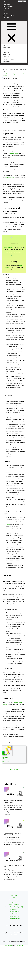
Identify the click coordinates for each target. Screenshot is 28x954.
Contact (6, 13)
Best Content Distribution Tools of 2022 (14, 866)
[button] (14, 32)
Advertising (14, 895)
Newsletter (7, 18)
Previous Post (14, 769)
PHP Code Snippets (8, 945)
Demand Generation (14, 904)
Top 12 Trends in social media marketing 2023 (12, 833)
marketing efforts (9, 177)
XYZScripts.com (20, 945)
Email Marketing (14, 914)
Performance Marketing (14, 918)
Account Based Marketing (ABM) (14, 907)
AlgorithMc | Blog (8, 15)
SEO (14, 898)
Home (6, 2)
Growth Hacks (14, 909)
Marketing (7, 4)
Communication (8, 6)
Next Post (14, 774)
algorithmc (5, 758)
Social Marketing (14, 911)
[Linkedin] (10, 925)
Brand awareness (8, 247)
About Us (6, 8)
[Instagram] (14, 925)
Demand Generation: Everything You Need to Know (13, 801)
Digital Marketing (17, 74)
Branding (14, 902)
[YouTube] (21, 925)
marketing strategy (14, 153)
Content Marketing (7, 74)
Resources (7, 11)
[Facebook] (17, 925)
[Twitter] (7, 925)
